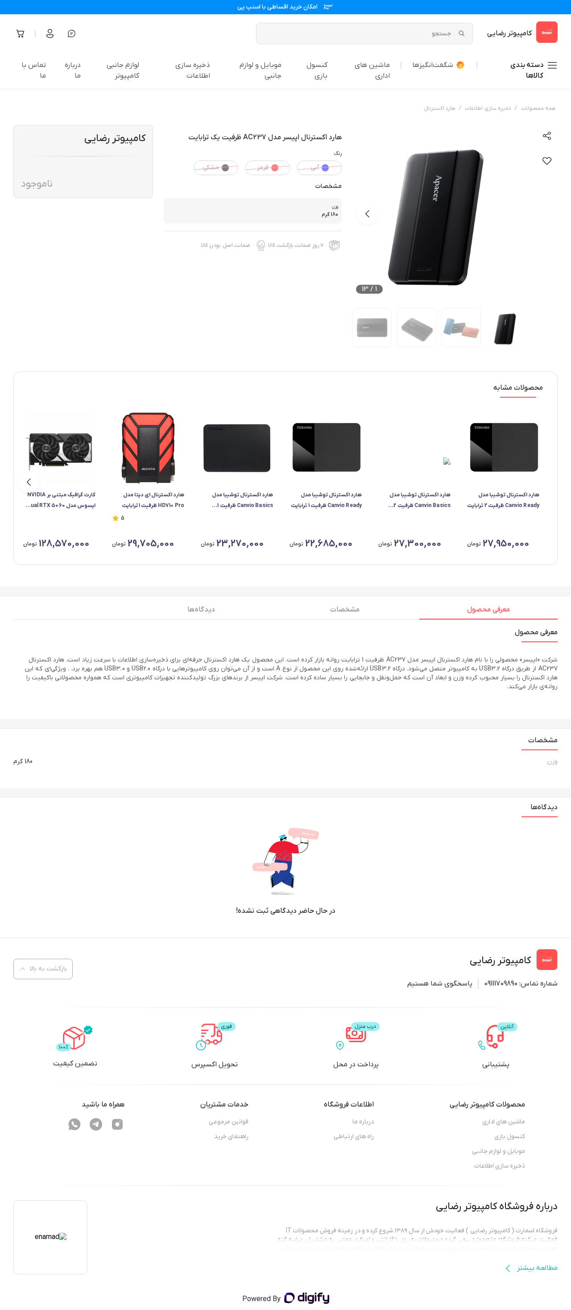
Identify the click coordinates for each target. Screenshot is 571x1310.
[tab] (488, 612)
